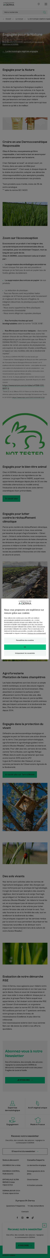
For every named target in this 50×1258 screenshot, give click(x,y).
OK (25, 647)
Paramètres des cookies (25, 640)
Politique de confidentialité (37, 633)
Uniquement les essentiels (25, 653)
